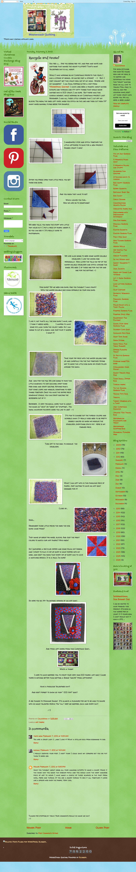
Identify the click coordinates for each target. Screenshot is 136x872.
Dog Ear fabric (119, 220)
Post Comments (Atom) (48, 833)
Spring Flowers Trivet (120, 350)
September (120, 491)
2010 (118, 449)
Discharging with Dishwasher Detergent (120, 214)
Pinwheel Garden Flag (121, 300)
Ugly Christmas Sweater (120, 408)
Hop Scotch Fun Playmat (120, 251)
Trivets (116, 397)
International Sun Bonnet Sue (121, 598)
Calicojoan (120, 65)
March (118, 468)
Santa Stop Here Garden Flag (120, 324)
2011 (118, 453)
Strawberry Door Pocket (121, 368)
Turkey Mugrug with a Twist (122, 402)
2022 (118, 544)
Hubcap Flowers (120, 255)
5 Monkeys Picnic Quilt (120, 160)
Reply (36, 743)
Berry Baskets (119, 188)
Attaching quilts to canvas (121, 178)
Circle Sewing (119, 199)
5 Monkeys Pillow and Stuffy (121, 166)
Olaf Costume (119, 289)
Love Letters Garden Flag (122, 285)
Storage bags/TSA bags (121, 362)
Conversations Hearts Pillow (119, 204)
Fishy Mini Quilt (120, 237)
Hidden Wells (119, 246)
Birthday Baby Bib (121, 192)
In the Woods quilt (121, 259)
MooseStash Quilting (59, 86)
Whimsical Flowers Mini (121, 433)
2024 (118, 552)
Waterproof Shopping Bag (119, 427)
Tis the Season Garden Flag (119, 389)
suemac (37, 750)
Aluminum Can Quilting (119, 172)
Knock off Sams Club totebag (122, 273)
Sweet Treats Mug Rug (121, 374)
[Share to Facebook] (70, 719)
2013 (118, 508)
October (119, 495)
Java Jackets (119, 268)
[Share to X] (68, 719)
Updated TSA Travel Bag (122, 413)
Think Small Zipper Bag (121, 379)
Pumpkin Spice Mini (121, 314)
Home (68, 827)
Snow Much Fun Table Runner (120, 345)
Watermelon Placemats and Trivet (119, 420)
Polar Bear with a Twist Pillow (121, 306)
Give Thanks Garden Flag (122, 241)
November (120, 499)
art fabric (39, 722)
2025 (118, 556)
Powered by (118, 131)
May (117, 476)
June (117, 480)
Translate (12, 246)
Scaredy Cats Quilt (121, 329)
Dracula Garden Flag (120, 225)
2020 (118, 536)
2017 (118, 524)
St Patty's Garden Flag (121, 356)
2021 (118, 540)
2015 (118, 516)
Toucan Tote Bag (120, 394)
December (120, 503)
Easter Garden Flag (122, 233)
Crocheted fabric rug (122, 208)
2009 (118, 445)
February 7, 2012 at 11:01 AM (53, 750)
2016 (118, 520)
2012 (118, 457)
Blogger (82, 857)
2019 (118, 532)
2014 (118, 512)
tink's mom (38, 736)
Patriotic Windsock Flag (121, 294)
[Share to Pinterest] (72, 719)
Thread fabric (119, 384)
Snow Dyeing (118, 340)
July (117, 484)
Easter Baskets (120, 229)
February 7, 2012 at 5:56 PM (52, 766)
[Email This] (65, 719)
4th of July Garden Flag (121, 155)
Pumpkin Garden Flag (122, 310)
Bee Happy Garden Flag (121, 183)
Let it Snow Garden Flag (122, 279)
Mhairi (37, 766)
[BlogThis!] (67, 719)
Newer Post (34, 827)
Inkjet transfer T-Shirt (121, 264)
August (118, 488)
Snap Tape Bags (120, 336)
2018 (118, 528)
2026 (118, 560)
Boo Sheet (117, 195)
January (119, 460)
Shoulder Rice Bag (121, 333)
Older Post (102, 827)
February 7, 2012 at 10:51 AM (55, 736)
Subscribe (123, 125)
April (118, 472)
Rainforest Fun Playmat (120, 319)
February (119, 464)
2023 (118, 548)
